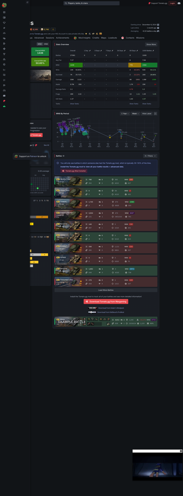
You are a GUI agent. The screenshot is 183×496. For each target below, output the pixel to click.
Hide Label (146, 113)
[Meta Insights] (15, 69)
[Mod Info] (15, 106)
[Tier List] (15, 85)
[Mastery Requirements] (15, 54)
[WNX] (15, 17)
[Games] (15, 90)
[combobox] (125, 114)
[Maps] (15, 74)
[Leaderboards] (15, 80)
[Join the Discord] (179, 3)
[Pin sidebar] (27, 2)
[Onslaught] (15, 22)
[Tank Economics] (15, 38)
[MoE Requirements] (15, 48)
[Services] (15, 12)
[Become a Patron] (15, 100)
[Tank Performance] (15, 33)
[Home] (15, 4)
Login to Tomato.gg (35, 34)
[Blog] (15, 95)
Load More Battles (106, 290)
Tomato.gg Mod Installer (75, 171)
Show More (151, 44)
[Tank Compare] (15, 43)
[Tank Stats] (15, 27)
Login (172, 3)
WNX (40, 44)
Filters (150, 156)
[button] (181, 451)
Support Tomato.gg (159, 3)
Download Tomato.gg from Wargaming (108, 301)
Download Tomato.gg (32, 135)
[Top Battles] (15, 59)
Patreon (33, 156)
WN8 (46, 44)
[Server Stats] (15, 64)
